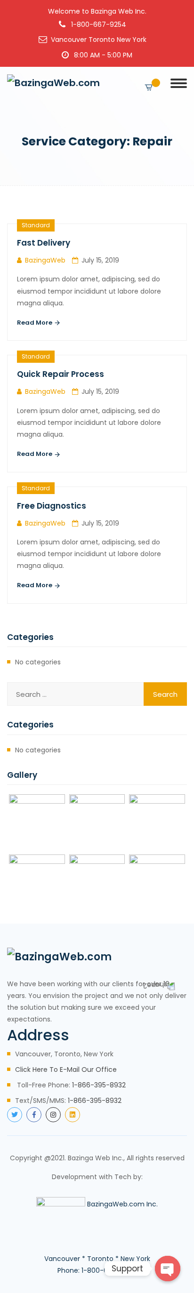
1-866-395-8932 (99, 1085)
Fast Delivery (43, 242)
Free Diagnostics (51, 505)
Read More (35, 322)
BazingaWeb (45, 260)
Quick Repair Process (60, 374)
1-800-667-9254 (98, 24)
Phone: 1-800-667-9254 (97, 1270)
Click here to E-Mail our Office (66, 1069)
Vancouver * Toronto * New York (97, 1258)
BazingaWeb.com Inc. (122, 1204)
